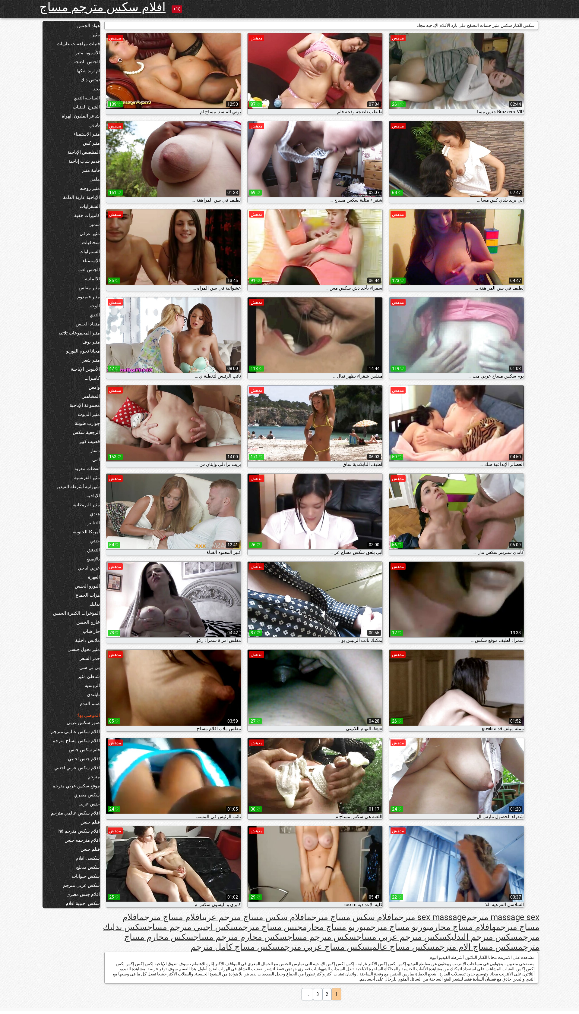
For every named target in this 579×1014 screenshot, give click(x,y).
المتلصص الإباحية (84, 152)
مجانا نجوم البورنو (83, 351)
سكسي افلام (88, 858)
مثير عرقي (90, 233)
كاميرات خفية (87, 215)
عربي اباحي (89, 568)
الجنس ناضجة (87, 61)
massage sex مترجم (502, 917)
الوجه (95, 306)
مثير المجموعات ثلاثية (79, 333)
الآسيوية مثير (87, 52)
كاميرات (92, 378)
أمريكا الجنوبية (86, 532)
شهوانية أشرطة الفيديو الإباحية (78, 491)
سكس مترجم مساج (321, 937)
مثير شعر (91, 360)
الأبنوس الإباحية (85, 369)
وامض (94, 387)
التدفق (93, 550)
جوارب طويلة (87, 423)
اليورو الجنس (87, 586)
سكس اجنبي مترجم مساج (192, 927)
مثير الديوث (89, 414)
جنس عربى (89, 804)
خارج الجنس (88, 622)
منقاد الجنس (88, 324)
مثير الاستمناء (87, 134)
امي (96, 459)
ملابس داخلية (87, 640)
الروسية (92, 685)
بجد (96, 89)
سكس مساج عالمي (402, 947)
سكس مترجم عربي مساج (401, 937)
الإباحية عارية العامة (81, 197)
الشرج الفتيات (86, 107)
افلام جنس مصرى (83, 894)
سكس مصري (87, 795)
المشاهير (91, 396)
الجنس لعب (89, 269)
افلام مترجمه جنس (82, 840)
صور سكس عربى (83, 722)
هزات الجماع (88, 595)
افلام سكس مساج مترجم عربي (254, 917)
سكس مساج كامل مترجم (235, 947)
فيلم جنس (90, 822)
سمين (94, 224)
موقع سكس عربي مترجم (76, 786)
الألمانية (92, 278)
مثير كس (91, 143)
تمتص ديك (90, 80)
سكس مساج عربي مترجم (325, 947)
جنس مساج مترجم (270, 927)
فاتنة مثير (91, 170)
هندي (95, 513)
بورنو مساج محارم (334, 927)
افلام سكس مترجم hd (79, 831)
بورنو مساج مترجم (397, 927)
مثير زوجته (90, 188)
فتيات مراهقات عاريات (78, 43)
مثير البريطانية (86, 504)
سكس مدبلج (88, 867)
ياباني (94, 125)
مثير (96, 34)
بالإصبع (93, 559)
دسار (95, 450)
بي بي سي (89, 667)
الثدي (95, 315)
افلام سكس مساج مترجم (76, 740)
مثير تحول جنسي (84, 649)
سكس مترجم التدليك (482, 937)
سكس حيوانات (86, 876)
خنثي (95, 541)
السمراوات (89, 251)
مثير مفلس (89, 287)
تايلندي (93, 694)
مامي (95, 179)
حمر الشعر (90, 658)
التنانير (93, 523)
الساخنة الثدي (87, 98)
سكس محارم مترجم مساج (240, 937)
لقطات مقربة (87, 468)
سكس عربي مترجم (81, 885)
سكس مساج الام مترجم (476, 947)
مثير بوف (91, 342)
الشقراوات (90, 206)
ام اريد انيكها (88, 71)
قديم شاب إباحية (84, 161)
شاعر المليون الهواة (81, 116)
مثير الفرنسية (87, 477)
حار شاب (91, 631)
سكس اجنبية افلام (83, 903)
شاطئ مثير (89, 676)
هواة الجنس (88, 25)
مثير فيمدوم (88, 297)
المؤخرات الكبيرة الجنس (76, 613)
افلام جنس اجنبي (84, 758)
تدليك (94, 604)
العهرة (94, 577)
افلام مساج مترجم (170, 917)
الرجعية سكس (86, 432)
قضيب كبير (89, 441)
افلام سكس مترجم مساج (103, 7)
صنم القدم (90, 703)
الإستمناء (91, 260)
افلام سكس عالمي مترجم (75, 731)
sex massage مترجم (430, 917)
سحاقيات (91, 242)
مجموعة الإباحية (85, 405)
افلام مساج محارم (460, 927)
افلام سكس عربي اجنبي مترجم (77, 772)
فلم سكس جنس (84, 749)
